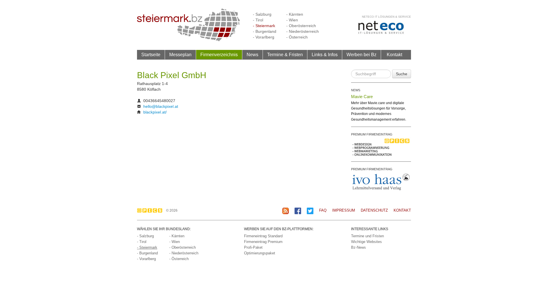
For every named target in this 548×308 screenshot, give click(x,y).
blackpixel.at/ (155, 112)
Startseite (150, 54)
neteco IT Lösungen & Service (386, 16)
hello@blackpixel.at (160, 106)
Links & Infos (325, 54)
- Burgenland (264, 31)
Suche (401, 74)
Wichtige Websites (366, 242)
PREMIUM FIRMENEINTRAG (371, 134)
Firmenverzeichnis (219, 54)
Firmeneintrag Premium (263, 242)
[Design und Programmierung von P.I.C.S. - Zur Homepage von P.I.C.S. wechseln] (151, 210)
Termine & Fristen (285, 54)
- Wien (292, 20)
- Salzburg (262, 14)
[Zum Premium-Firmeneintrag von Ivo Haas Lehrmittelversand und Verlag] (381, 182)
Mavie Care (362, 96)
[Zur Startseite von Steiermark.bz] (188, 24)
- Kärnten (294, 14)
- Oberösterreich (301, 25)
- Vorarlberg (263, 37)
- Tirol (258, 20)
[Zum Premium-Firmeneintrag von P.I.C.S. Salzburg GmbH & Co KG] (381, 147)
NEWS (355, 90)
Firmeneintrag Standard (263, 236)
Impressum (343, 210)
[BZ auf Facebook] (298, 210)
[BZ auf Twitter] (310, 210)
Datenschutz (374, 210)
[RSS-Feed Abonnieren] (285, 210)
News (252, 54)
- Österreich (297, 37)
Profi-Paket (253, 247)
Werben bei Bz (361, 54)
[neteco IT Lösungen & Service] (381, 27)
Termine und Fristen (367, 236)
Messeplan (180, 54)
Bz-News (358, 247)
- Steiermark (264, 25)
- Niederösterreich (302, 31)
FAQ (323, 210)
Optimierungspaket (259, 253)
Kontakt (394, 54)
